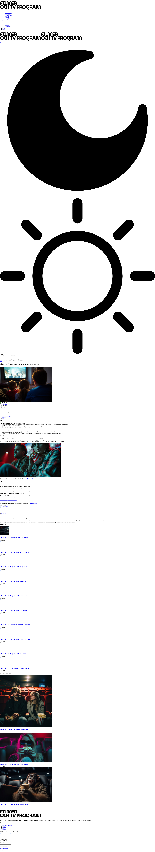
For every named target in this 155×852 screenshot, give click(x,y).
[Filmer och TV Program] (41, 40)
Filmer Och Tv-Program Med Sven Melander (14, 729)
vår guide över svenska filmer (30, 478)
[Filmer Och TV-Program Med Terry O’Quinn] (4, 665)
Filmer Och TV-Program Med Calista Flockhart (15, 624)
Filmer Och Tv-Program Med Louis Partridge (14, 552)
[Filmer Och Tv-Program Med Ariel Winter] (4, 607)
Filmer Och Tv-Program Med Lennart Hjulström (15, 639)
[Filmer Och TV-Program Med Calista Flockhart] (4, 622)
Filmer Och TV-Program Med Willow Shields (14, 764)
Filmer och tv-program (6, 416)
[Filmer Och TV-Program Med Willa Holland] (4, 535)
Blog (4, 360)
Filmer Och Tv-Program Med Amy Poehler (13, 581)
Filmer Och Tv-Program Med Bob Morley (13, 653)
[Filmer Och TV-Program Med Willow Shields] (26, 761)
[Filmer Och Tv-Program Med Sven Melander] (26, 726)
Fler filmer (4, 417)
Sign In (11, 356)
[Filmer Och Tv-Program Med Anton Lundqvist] (26, 801)
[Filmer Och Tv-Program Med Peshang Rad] (4, 593)
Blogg (1, 361)
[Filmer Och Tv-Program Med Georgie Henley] (4, 564)
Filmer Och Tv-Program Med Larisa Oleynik (8, 498)
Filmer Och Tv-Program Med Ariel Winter (13, 610)
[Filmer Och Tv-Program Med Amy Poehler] (4, 578)
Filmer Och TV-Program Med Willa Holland (14, 537)
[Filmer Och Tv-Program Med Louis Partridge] (4, 549)
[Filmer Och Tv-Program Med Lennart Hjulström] (4, 636)
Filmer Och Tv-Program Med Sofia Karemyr (8, 500)
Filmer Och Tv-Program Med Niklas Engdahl (8, 497)
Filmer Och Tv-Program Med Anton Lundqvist (14, 804)
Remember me (4, 846)
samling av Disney (33, 503)
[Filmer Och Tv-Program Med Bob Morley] (4, 651)
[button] (0, 42)
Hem (1, 360)
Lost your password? (4, 848)
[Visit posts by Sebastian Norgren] (3, 512)
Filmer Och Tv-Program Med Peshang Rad (13, 595)
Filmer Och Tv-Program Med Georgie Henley (14, 566)
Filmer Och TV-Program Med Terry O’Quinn (14, 668)
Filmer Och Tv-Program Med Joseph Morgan (8, 501)
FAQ (3, 418)
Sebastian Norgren (3, 404)
